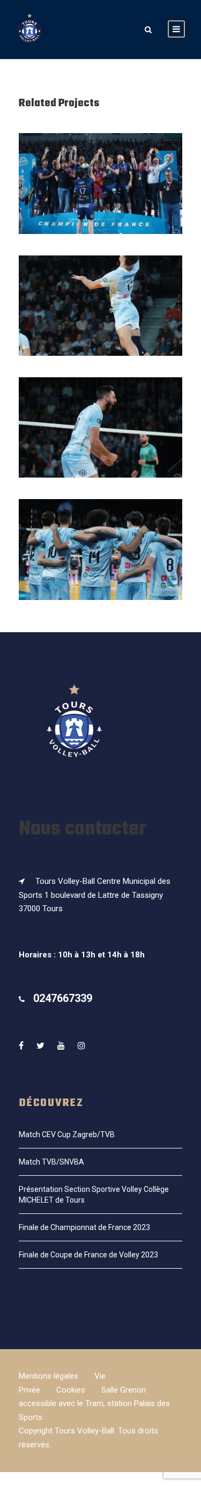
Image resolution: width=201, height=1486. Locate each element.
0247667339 (62, 998)
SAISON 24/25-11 (101, 320)
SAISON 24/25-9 (100, 564)
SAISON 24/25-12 (100, 198)
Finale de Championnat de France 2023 (84, 1227)
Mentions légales (48, 1376)
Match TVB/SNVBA (51, 1162)
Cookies (70, 1390)
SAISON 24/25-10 (100, 442)
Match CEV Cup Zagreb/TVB (67, 1134)
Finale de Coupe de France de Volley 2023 (88, 1254)
